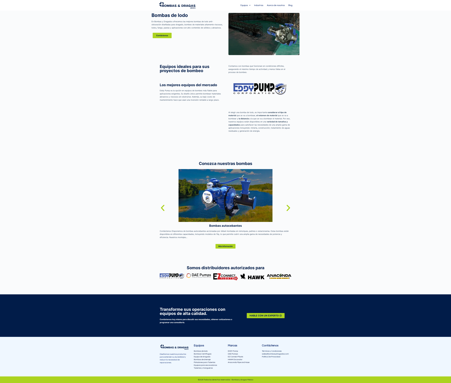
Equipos (244, 5)
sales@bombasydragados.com (275, 354)
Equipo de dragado (202, 357)
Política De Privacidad (271, 357)
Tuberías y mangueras (203, 368)
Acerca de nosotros (276, 5)
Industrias (258, 5)
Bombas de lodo (201, 351)
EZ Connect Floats (235, 357)
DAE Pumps (233, 354)
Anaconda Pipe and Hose (238, 362)
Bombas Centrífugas (202, 354)
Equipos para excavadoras (205, 365)
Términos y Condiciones (272, 351)
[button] (163, 208)
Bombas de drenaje (202, 359)
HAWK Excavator (235, 359)
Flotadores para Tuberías (204, 362)
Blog (290, 5)
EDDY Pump (233, 351)
